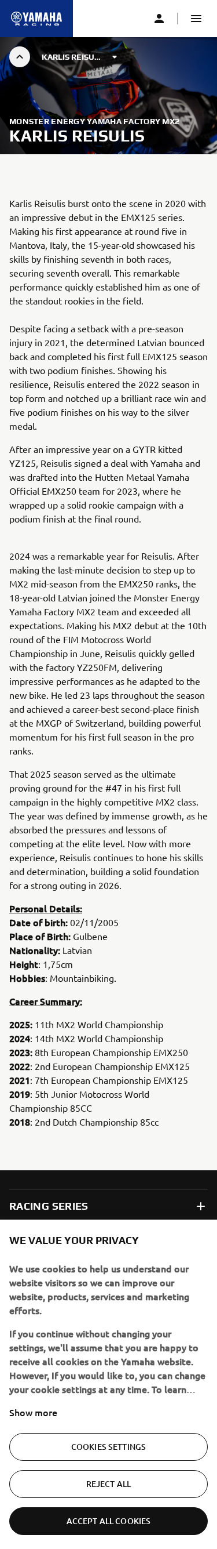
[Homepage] (36, 18)
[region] (108, 1384)
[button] (196, 18)
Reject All (108, 1483)
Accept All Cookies (109, 1520)
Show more (33, 1412)
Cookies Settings (108, 1446)
